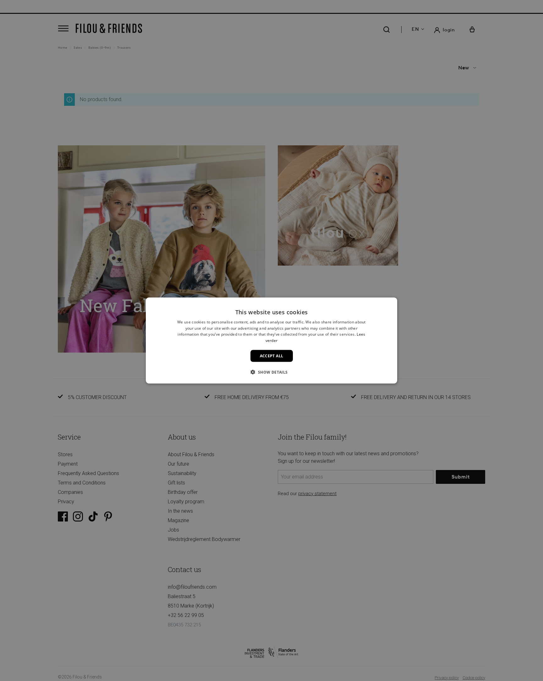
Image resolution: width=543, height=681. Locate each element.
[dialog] (271, 340)
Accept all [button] (271, 356)
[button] (271, 372)
